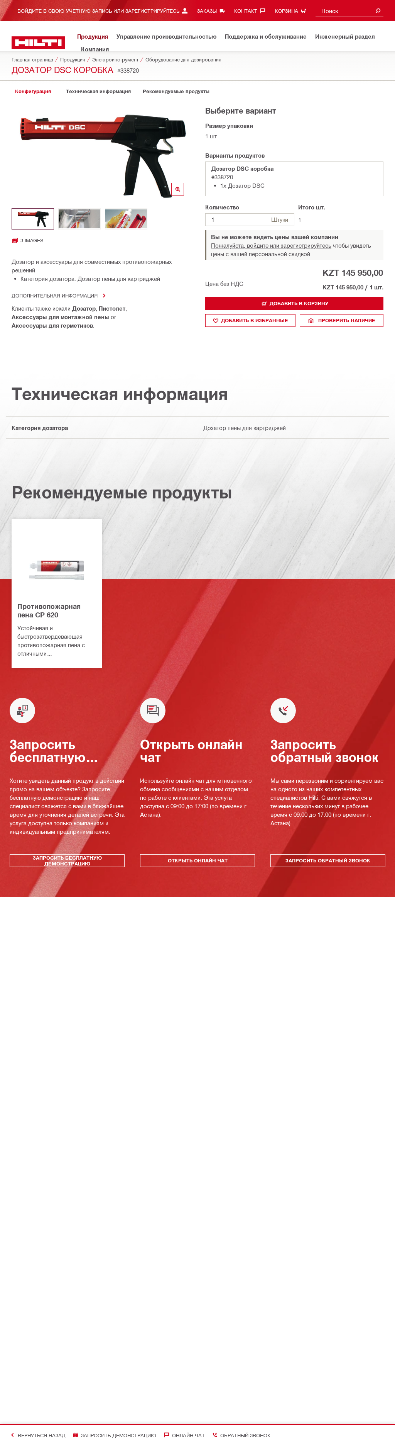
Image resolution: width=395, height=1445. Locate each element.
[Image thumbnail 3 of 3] (126, 219)
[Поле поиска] (378, 10)
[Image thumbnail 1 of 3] (33, 219)
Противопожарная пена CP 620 (49, 610)
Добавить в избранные (254, 320)
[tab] (33, 91)
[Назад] (38, 42)
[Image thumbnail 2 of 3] (79, 219)
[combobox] (349, 10)
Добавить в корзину (299, 303)
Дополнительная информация (55, 295)
